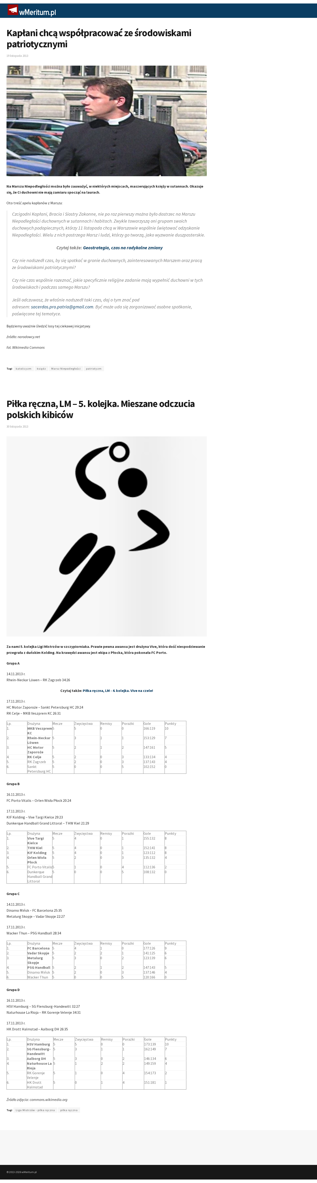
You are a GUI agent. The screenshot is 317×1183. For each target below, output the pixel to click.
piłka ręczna (69, 1110)
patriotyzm (94, 368)
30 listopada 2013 (17, 426)
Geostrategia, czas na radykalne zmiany (123, 247)
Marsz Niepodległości (66, 368)
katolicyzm (24, 368)
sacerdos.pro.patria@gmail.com (62, 307)
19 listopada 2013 (17, 56)
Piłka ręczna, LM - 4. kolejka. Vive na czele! (118, 690)
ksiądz (41, 368)
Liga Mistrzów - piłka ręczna (35, 1110)
